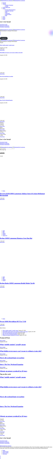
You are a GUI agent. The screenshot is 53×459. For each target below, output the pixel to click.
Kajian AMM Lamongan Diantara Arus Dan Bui (16, 238)
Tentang (4, 3)
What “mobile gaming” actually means (7, 45)
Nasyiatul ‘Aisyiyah (9, 10)
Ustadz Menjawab (6, 7)
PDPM (4, 234)
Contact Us (3, 38)
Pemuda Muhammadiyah (10, 9)
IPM (6, 15)
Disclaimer (5, 453)
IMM (6, 12)
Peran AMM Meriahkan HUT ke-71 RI (13, 321)
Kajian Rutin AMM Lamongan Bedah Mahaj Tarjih (17, 283)
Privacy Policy (6, 452)
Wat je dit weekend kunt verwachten (6, 76)
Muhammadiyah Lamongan (5, 445)
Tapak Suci (7, 13)
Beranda (4, 2)
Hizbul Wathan (8, 14)
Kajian (4, 17)
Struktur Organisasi (9, 5)
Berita (4, 190)
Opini (4, 16)
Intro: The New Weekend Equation (6, 100)
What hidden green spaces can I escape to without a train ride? (11, 52)
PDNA (4, 233)
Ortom (4, 8)
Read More (2, 50)
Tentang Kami (5, 451)
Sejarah (6, 6)
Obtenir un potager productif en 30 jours (11, 335)
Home (4, 19)
